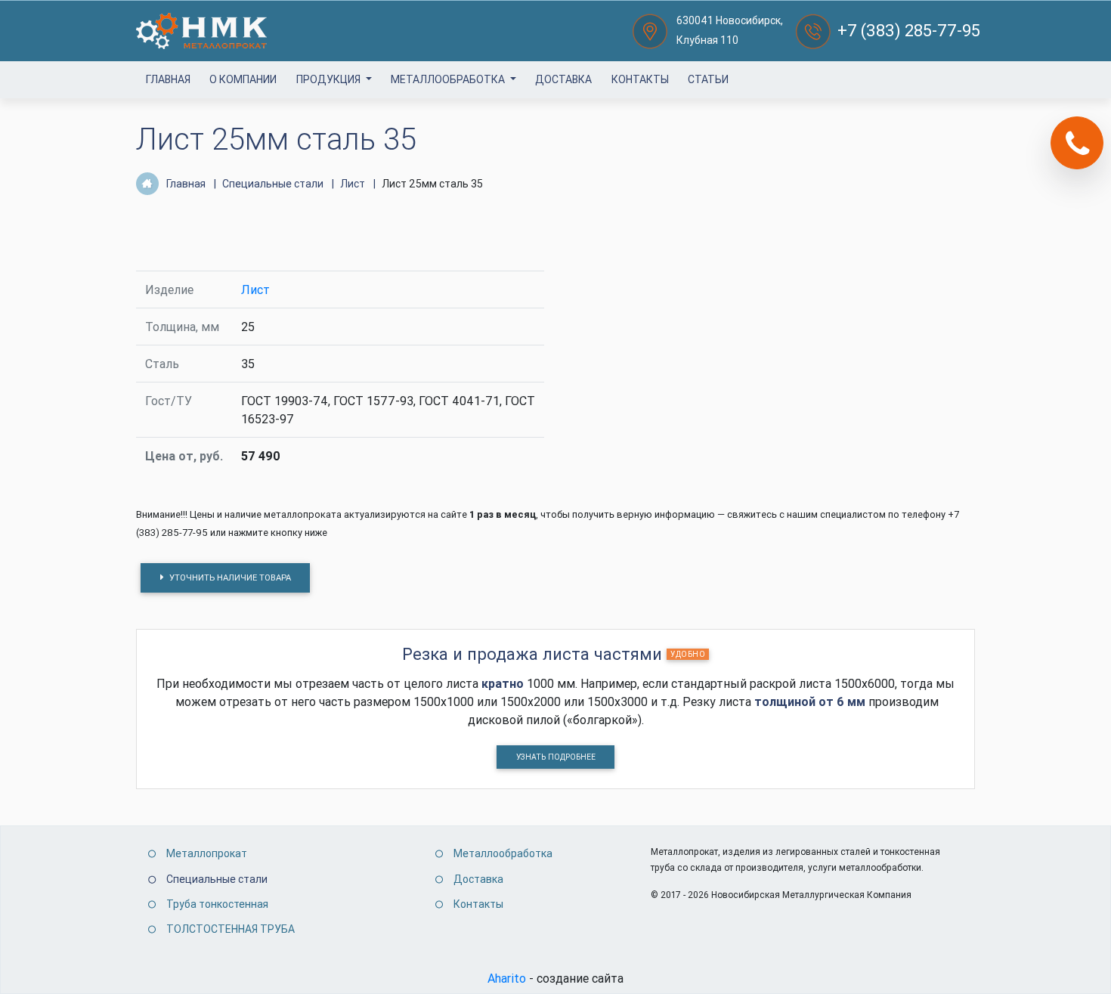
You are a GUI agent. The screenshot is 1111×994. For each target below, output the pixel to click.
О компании (243, 79)
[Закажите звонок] (1077, 142)
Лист (255, 289)
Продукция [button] (329, 79)
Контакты (640, 79)
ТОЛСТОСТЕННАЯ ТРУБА (230, 929)
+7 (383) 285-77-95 (908, 30)
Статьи (708, 79)
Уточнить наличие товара (229, 577)
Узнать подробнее (556, 757)
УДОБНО (687, 654)
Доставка (563, 79)
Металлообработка (449, 79)
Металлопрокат (206, 853)
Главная (168, 79)
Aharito (506, 978)
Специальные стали (217, 879)
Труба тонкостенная (217, 904)
